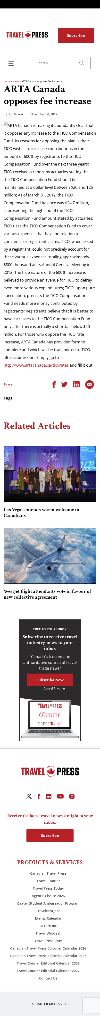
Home (7, 81)
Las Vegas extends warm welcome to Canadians (41, 512)
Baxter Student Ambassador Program (48, 903)
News (16, 81)
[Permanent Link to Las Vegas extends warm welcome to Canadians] (50, 474)
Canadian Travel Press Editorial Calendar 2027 (48, 955)
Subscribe (76, 35)
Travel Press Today (48, 888)
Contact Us (48, 978)
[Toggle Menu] (12, 63)
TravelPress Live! (48, 940)
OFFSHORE (48, 925)
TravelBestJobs (48, 910)
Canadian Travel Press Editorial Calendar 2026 (48, 948)
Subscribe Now (50, 679)
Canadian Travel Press (48, 873)
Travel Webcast (48, 933)
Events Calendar (48, 918)
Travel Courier (48, 880)
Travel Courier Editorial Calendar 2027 (48, 970)
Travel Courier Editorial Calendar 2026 (48, 963)
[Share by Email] (89, 384)
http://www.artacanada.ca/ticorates (36, 365)
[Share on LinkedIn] (76, 384)
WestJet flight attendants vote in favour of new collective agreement (47, 594)
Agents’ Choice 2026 (48, 895)
